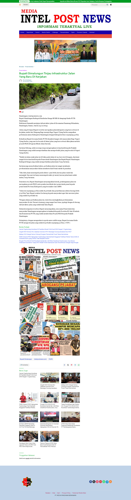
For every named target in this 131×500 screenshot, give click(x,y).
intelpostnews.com (40, 359)
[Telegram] (107, 481)
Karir (58, 493)
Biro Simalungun (27, 80)
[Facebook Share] (64, 365)
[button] (107, 4)
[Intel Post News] (65, 18)
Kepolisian (30, 32)
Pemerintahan (64, 32)
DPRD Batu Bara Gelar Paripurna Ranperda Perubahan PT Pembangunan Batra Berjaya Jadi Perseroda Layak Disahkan (70, 425)
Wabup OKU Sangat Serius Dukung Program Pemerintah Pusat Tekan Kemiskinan (43, 234)
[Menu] (20, 4)
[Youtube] (100, 481)
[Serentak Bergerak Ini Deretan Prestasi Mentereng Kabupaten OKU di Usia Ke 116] (49, 417)
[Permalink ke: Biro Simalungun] (20, 81)
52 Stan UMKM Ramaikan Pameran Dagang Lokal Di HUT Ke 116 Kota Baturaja (27, 425)
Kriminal (91, 32)
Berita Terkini (46, 32)
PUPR (50, 359)
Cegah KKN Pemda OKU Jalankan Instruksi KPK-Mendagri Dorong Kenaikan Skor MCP (45, 232)
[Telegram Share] (75, 365)
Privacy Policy (66, 493)
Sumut (37, 32)
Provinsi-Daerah (82, 32)
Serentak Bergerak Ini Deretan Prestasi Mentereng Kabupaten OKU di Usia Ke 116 (49, 425)
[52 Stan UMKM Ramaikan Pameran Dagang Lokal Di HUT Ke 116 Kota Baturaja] (28, 417)
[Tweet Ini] (68, 365)
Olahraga (55, 32)
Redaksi (26, 4)
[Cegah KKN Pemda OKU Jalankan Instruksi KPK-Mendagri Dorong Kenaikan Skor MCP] (49, 378)
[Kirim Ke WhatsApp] (78, 365)
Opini (73, 32)
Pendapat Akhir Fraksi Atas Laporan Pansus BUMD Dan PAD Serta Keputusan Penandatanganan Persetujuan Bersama (28, 444)
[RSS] (110, 481)
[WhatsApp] (103, 481)
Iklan (53, 493)
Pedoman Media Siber (79, 493)
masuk (27, 458)
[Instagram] (97, 481)
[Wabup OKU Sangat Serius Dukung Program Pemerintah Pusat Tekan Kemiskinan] (70, 378)
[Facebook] (90, 481)
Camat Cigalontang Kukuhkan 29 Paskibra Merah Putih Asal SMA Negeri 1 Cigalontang (45, 229)
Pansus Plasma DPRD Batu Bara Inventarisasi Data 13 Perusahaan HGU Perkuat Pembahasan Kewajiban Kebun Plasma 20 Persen (49, 444)
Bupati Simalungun (26, 359)
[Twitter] (94, 481)
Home (22, 32)
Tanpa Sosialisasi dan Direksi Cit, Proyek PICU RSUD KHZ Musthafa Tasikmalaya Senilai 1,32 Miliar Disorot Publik (70, 406)
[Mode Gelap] (111, 4)
